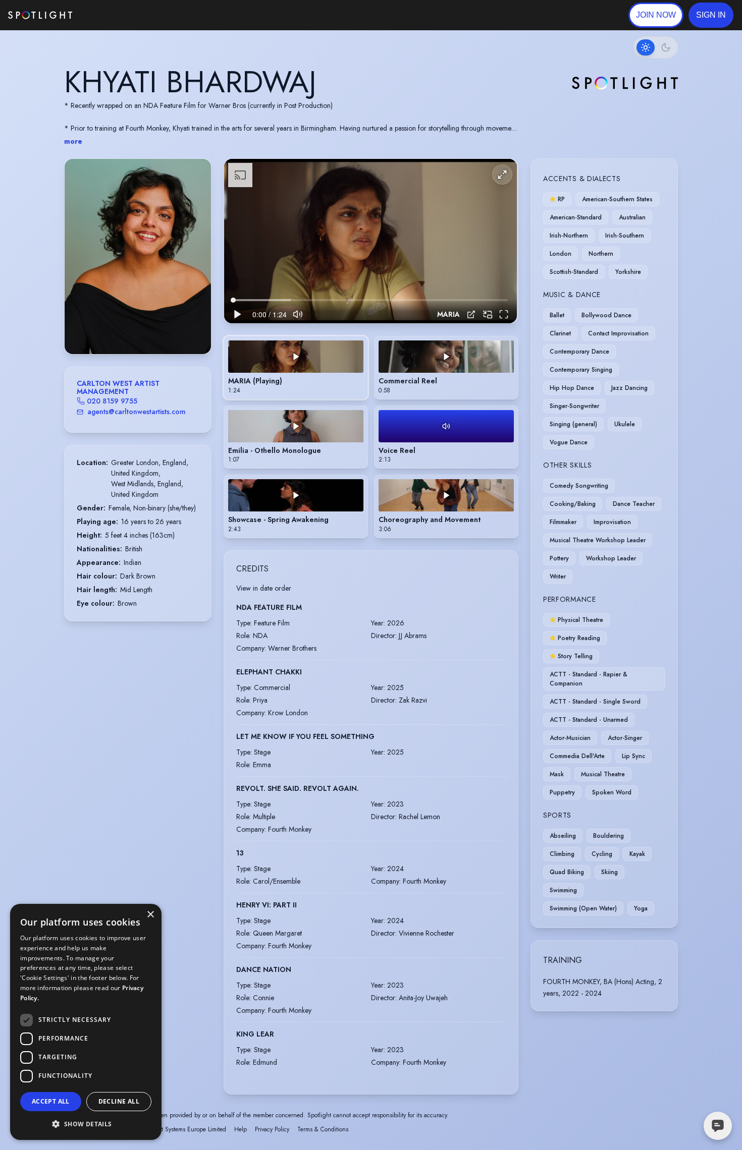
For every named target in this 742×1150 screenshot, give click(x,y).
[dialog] (86, 1022)
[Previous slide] (81, 266)
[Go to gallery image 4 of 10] (132, 328)
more (73, 141)
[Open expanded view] (195, 174)
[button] (710, 15)
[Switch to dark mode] (655, 47)
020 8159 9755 (112, 401)
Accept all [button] (51, 1101)
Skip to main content (111, 15)
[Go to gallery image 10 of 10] (163, 328)
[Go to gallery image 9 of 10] (158, 328)
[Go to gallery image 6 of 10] (142, 328)
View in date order (263, 588)
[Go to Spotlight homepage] (40, 15)
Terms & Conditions (322, 1129)
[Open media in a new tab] (471, 314)
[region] (370, 241)
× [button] (150, 914)
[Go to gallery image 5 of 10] (137, 328)
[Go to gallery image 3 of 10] (127, 328)
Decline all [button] (118, 1101)
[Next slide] (195, 266)
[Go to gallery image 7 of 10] (147, 328)
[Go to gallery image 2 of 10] (122, 328)
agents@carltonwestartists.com (136, 412)
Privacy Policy (272, 1129)
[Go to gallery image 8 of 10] (152, 328)
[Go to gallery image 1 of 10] (115, 328)
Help (240, 1129)
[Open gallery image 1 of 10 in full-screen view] (138, 256)
